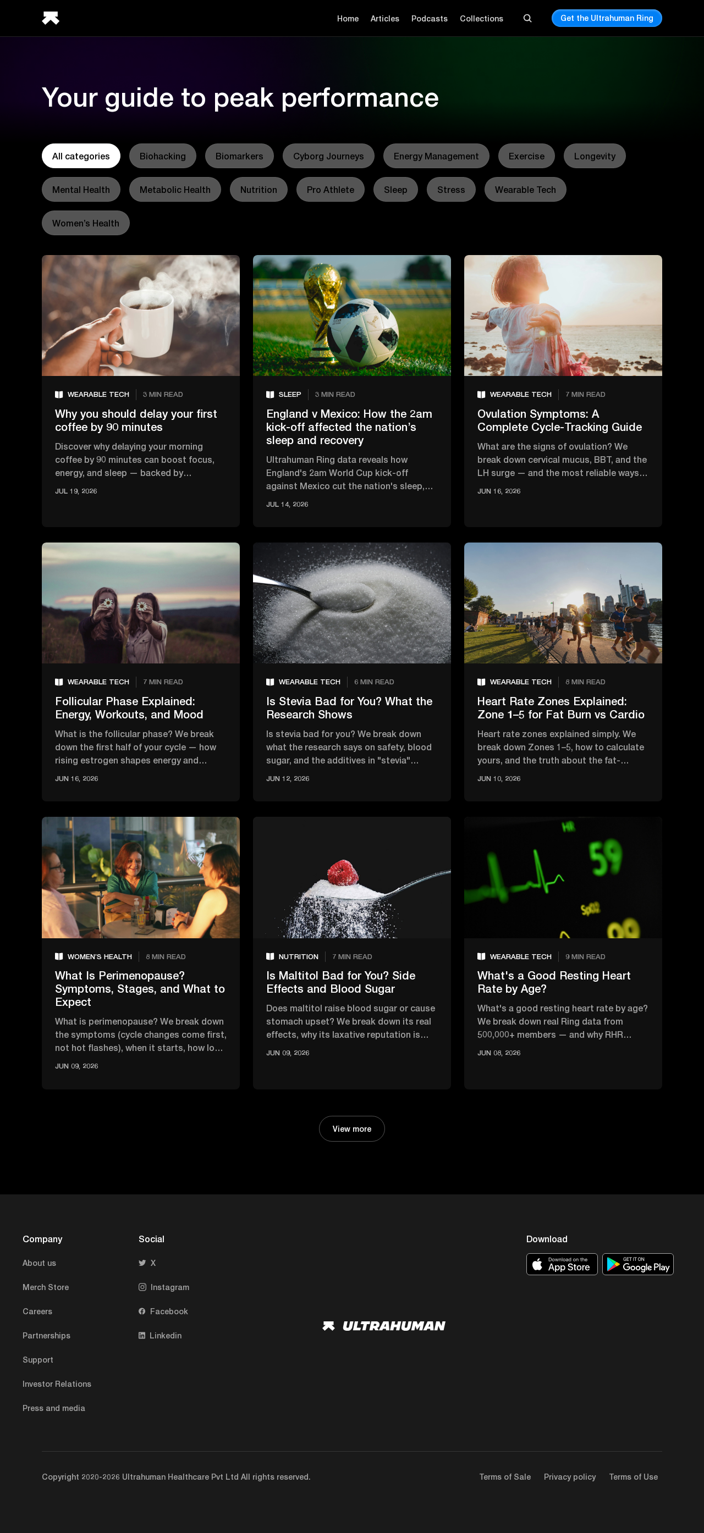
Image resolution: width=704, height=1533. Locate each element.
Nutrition (258, 189)
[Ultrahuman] (54, 18)
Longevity (594, 156)
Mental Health (81, 189)
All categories (81, 156)
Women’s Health (85, 223)
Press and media (54, 1408)
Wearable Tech (525, 189)
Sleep (396, 189)
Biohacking (163, 156)
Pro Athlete (330, 189)
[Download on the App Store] (562, 1264)
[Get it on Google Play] (638, 1264)
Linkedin (166, 1335)
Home (348, 18)
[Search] (527, 18)
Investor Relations (57, 1383)
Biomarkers (239, 156)
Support (38, 1359)
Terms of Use (633, 1476)
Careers (37, 1311)
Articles (385, 18)
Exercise (526, 156)
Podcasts (429, 18)
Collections (481, 18)
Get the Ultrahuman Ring (606, 18)
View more (352, 1128)
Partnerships (46, 1335)
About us (39, 1263)
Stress (451, 189)
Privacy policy (570, 1476)
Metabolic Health (175, 189)
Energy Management (436, 156)
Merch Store (46, 1287)
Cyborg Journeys (328, 156)
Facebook (169, 1311)
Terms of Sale (505, 1476)
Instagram (170, 1287)
